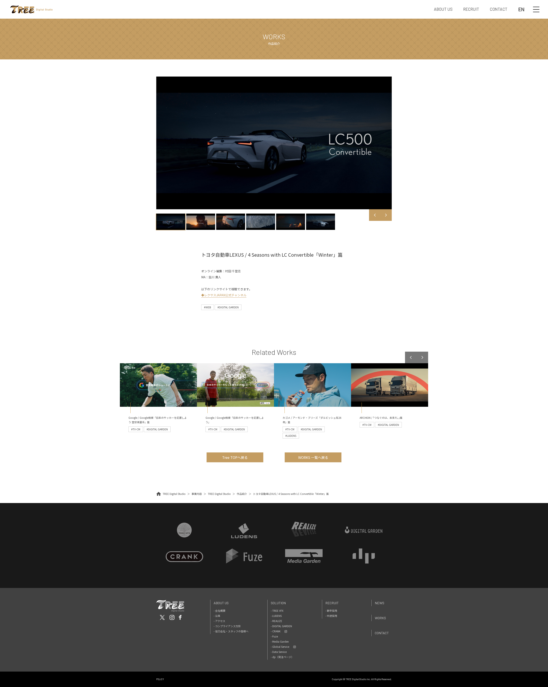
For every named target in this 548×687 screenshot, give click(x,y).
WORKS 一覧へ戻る (313, 457)
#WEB (207, 307)
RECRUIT (471, 9)
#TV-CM (135, 429)
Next (386, 215)
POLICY (160, 679)
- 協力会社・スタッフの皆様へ (231, 631)
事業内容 (197, 494)
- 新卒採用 (331, 610)
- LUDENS (276, 616)
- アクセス (219, 621)
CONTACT (498, 9)
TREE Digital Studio (174, 494)
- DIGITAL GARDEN (281, 626)
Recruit (332, 603)
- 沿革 (217, 616)
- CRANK (275, 631)
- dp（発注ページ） (282, 657)
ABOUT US (443, 9)
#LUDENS (290, 435)
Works (380, 618)
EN (521, 9)
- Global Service (280, 646)
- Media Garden (280, 641)
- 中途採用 (331, 616)
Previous (375, 215)
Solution (278, 603)
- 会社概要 (219, 610)
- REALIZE (276, 621)
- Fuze (274, 636)
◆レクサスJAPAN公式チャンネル (223, 295)
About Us (221, 603)
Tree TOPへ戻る (235, 457)
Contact (382, 633)
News (379, 603)
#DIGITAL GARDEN (228, 307)
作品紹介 (242, 494)
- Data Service (279, 652)
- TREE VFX (277, 610)
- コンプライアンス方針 (227, 626)
